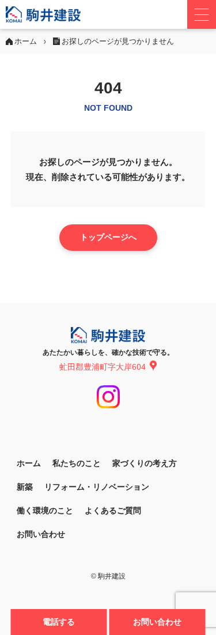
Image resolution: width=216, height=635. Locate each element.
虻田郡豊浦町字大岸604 (102, 366)
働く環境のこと (45, 510)
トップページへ (108, 237)
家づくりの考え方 (144, 463)
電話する (59, 621)
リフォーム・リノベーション (96, 486)
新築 (25, 486)
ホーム (29, 463)
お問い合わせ (157, 621)
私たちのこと (76, 463)
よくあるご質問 (113, 510)
